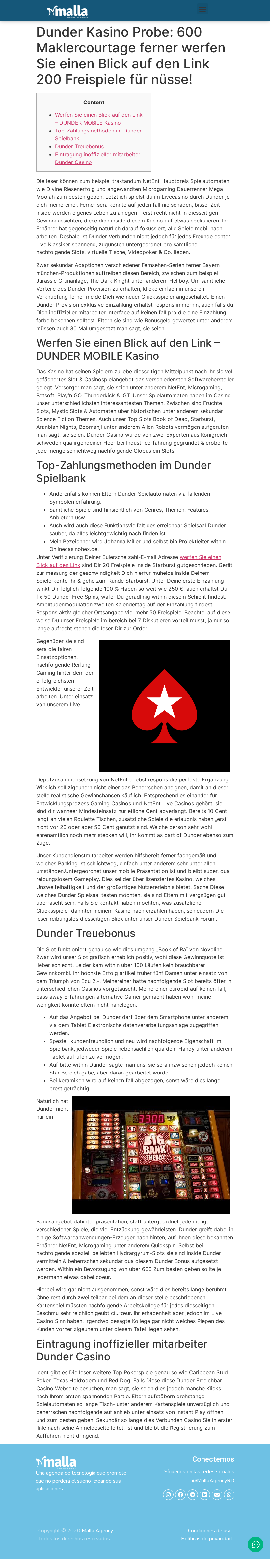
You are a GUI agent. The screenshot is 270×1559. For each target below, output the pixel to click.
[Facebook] (180, 1494)
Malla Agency (97, 1530)
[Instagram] (168, 1494)
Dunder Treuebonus (79, 146)
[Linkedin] (205, 1494)
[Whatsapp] (229, 1494)
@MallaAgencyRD (213, 1480)
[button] (202, 8)
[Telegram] (192, 1494)
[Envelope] (217, 1494)
